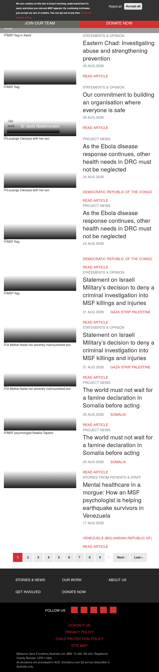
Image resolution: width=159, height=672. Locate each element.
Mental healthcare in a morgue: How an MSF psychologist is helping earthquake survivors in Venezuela (113, 499)
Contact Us (79, 625)
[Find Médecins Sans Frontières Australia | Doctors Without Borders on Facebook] (74, 610)
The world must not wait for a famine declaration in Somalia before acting (118, 397)
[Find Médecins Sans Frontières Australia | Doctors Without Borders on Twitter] (84, 610)
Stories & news (30, 579)
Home (8, 28)
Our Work (72, 579)
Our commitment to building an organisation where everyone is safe (118, 102)
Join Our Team (40, 23)
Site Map (79, 645)
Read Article (95, 75)
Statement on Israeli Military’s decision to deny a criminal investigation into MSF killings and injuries (118, 291)
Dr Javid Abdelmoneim (40, 126)
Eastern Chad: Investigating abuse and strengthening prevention (119, 50)
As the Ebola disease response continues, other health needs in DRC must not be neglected (117, 157)
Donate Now (119, 23)
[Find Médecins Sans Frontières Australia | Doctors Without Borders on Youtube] (103, 610)
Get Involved (28, 591)
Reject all (115, 6)
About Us (117, 579)
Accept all (133, 6)
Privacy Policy (79, 631)
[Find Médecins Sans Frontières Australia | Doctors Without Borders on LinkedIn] (93, 610)
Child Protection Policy (80, 638)
